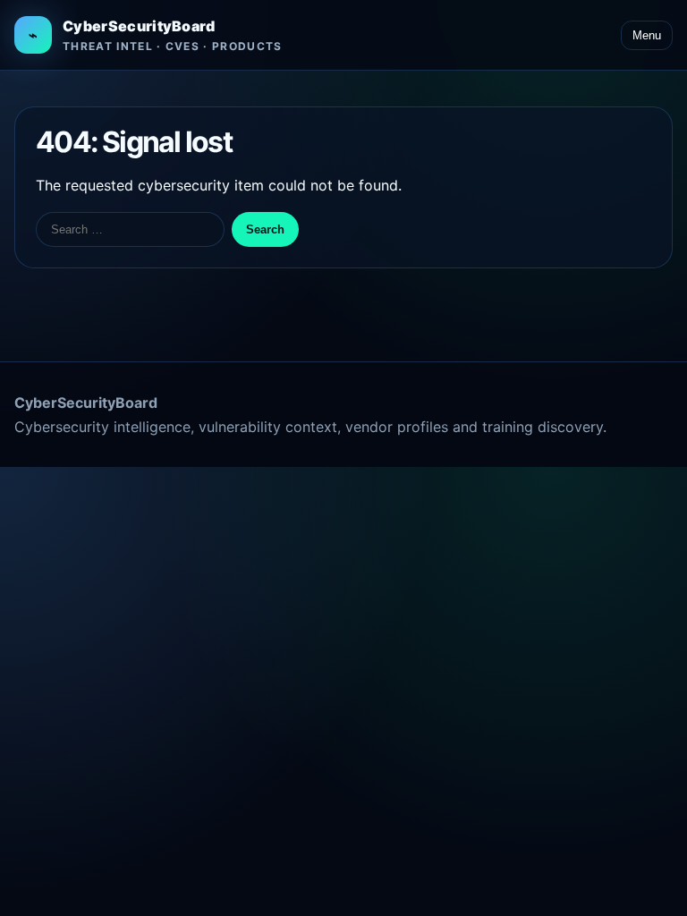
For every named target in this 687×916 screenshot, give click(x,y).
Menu (646, 35)
